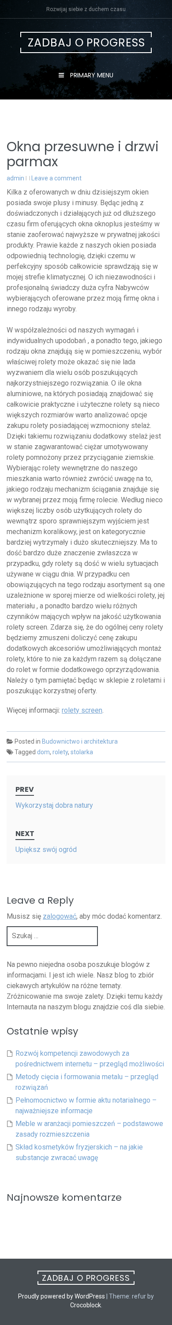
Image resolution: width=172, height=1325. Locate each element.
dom (43, 752)
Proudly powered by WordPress (61, 1296)
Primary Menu (90, 75)
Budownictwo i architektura (80, 741)
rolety (60, 752)
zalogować (59, 916)
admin (15, 178)
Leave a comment (56, 178)
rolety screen (82, 710)
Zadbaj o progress (86, 42)
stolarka (82, 752)
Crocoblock (85, 1305)
